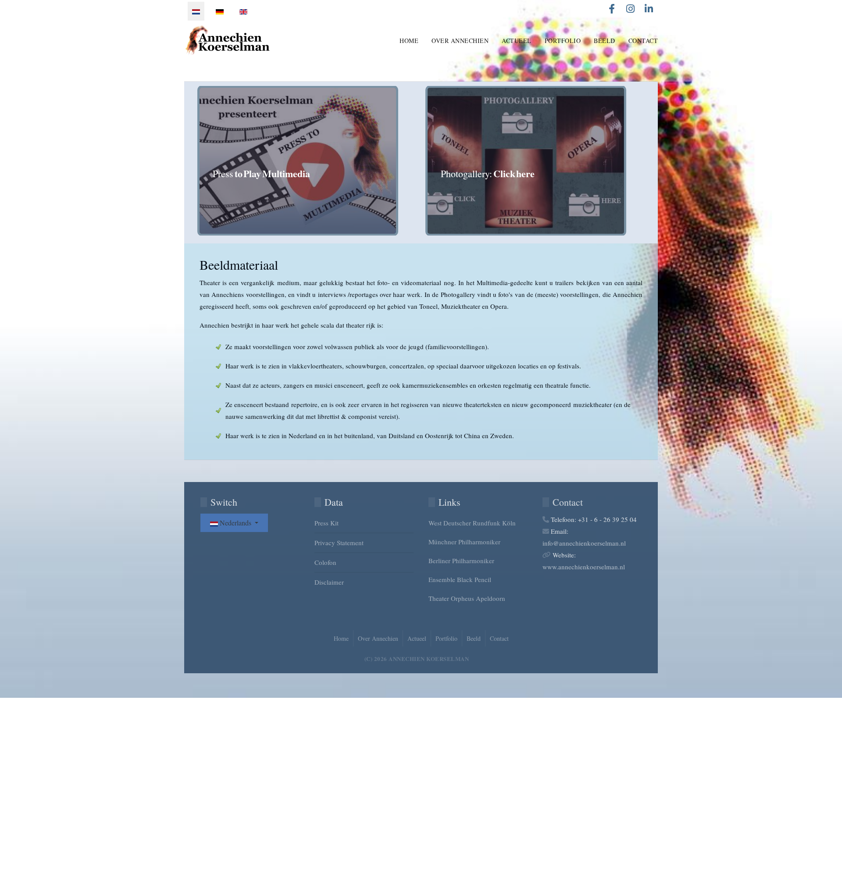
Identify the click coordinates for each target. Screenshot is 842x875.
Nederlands (235, 522)
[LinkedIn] (648, 9)
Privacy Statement (339, 542)
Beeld (604, 40)
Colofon (325, 562)
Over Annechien (460, 40)
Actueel (517, 40)
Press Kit (326, 522)
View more (309, 161)
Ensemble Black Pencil (459, 579)
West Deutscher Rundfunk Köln (472, 522)
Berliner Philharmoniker (461, 560)
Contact (643, 40)
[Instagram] (630, 9)
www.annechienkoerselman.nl (583, 566)
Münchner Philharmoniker (464, 541)
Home (409, 40)
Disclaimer (329, 582)
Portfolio (563, 40)
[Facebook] (612, 9)
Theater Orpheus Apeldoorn (466, 598)
